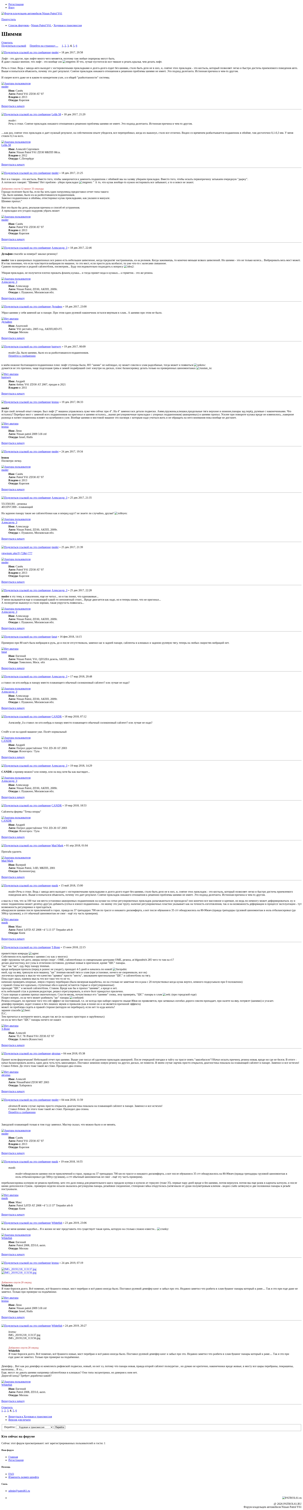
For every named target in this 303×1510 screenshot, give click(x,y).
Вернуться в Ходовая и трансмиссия (30, 1416)
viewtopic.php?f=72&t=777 (16, 553)
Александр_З (59, 247)
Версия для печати (19, 1419)
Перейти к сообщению (22, 355)
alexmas (56, 1053)
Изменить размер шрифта (23, 1477)
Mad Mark (57, 845)
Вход (11, 7)
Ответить (7, 42)
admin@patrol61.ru (19, 1490)
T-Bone (56, 947)
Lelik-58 (56, 114)
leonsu (55, 401)
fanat (54, 636)
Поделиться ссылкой (13, 45)
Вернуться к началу (13, 106)
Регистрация (15, 4)
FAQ (11, 1473)
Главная (13, 1456)
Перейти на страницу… (44, 45)
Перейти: (9, 1427)
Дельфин (57, 306)
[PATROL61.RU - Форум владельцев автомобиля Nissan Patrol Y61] (27, 19)
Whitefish (57, 1222)
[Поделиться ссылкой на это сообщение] (26, 52)
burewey (56, 346)
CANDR (57, 716)
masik (55, 885)
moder (55, 52)
